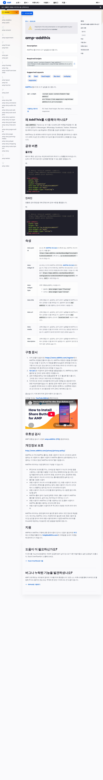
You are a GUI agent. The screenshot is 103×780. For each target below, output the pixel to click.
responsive (32, 80)
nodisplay (67, 76)
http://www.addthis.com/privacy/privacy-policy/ (45, 450)
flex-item (57, 76)
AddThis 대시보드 (51, 248)
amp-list (5, 83)
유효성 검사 (84, 46)
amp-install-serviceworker (9, 71)
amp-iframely (6, 65)
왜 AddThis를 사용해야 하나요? (90, 24)
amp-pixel (5, 93)
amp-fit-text (6, 45)
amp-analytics (6, 20)
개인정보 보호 (85, 50)
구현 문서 (83, 42)
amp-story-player (8, 141)
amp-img (5, 68)
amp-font (5, 48)
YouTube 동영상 (42, 398)
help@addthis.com (50, 535)
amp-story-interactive (9, 126)
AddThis (28, 87)
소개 (17, 2)
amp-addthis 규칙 (52, 439)
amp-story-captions (8, 117)
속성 (82, 39)
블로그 (55, 2)
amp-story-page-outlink (9, 130)
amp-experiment (7, 38)
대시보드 (32, 370)
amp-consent (6, 30)
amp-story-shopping (9, 144)
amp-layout (6, 80)
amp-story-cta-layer (8, 120)
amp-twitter (6, 158)
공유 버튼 (83, 28)
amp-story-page (7, 134)
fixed (36, 76)
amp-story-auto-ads (8, 110)
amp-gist (5, 58)
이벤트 (46, 2)
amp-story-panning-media (9, 137)
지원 (63, 2)
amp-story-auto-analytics (9, 113)
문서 (25, 2)
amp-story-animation (9, 103)
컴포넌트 (32, 21)
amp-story (5, 151)
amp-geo (5, 55)
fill (29, 76)
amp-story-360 (7, 100)
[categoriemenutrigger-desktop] (27, 13)
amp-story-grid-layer (9, 122)
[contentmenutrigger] (90, 21)
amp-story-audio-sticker (9, 106)
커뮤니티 (35, 2)
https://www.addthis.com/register (59, 358)
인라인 (84, 35)
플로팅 (84, 31)
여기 (75, 532)
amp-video (5, 166)
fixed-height (45, 76)
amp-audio (5, 23)
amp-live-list (6, 85)
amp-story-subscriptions (9, 147)
